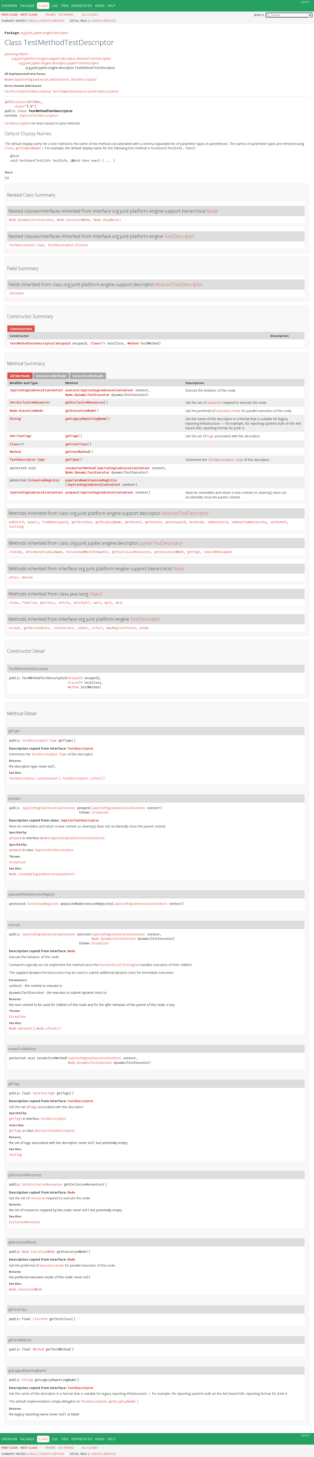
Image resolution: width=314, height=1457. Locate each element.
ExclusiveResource (32, 402)
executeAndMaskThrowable (87, 552)
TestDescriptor (84, 80)
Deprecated (81, 5)
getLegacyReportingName (85, 419)
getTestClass (76, 444)
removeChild (218, 522)
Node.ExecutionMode (73, 220)
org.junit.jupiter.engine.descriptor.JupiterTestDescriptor (58, 63)
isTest (97, 628)
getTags (71, 436)
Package (27, 5)
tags (210, 436)
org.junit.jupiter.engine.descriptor (44, 33)
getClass (47, 603)
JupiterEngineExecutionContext (40, 80)
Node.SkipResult (107, 220)
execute (71, 390)
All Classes (90, 15)
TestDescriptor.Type (26, 245)
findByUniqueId (55, 522)
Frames (51, 15)
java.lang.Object (16, 54)
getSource (153, 522)
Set (12, 402)
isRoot (82, 628)
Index (100, 5)
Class (95, 343)
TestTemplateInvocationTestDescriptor (85, 91)
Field (32, 21)
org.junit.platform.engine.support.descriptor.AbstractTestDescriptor (61, 58)
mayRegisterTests (121, 628)
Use (55, 5)
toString (16, 527)
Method (58, 21)
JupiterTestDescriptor (38, 116)
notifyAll (81, 603)
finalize (29, 603)
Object (95, 594)
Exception (100, 812)
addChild (16, 522)
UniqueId (63, 343)
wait (97, 603)
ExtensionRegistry (43, 480)
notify (64, 603)
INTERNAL (34, 102)
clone (13, 603)
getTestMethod (77, 452)
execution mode (228, 411)
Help (111, 5)
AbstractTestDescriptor (179, 284)
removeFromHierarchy (248, 522)
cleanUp (15, 552)
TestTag (23, 436)
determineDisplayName (44, 552)
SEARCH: (259, 15)
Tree (65, 5)
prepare (71, 492)
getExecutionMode (80, 411)
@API (8, 102)
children (16, 293)
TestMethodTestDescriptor (32, 343)
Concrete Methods (87, 376)
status (19, 102)
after (13, 577)
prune (144, 628)
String (15, 419)
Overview (9, 5)
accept (14, 628)
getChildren (81, 522)
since (18, 106)
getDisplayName (108, 522)
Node (8, 80)
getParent (133, 522)
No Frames (65, 15)
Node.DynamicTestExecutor (31, 220)
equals (32, 522)
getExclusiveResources (84, 402)
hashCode (196, 522)
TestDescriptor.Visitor (68, 245)
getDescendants (36, 628)
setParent (278, 522)
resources (214, 402)
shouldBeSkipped (217, 552)
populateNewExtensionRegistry (91, 480)
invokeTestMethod (80, 468)
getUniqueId (175, 522)
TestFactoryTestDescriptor (28, 91)
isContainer (63, 628)
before (27, 577)
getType (71, 460)
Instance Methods (51, 376)
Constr (44, 21)
